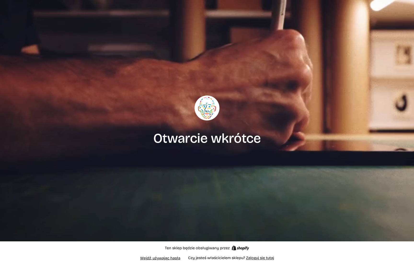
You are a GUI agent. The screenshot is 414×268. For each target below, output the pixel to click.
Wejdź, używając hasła (160, 258)
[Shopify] (240, 247)
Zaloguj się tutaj (260, 258)
